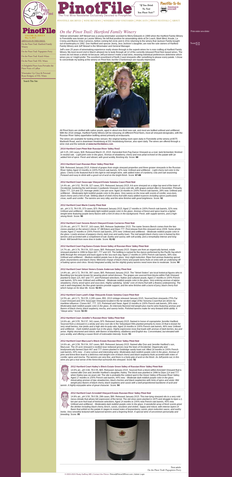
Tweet (192, 43)
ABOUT (176, 20)
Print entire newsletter (200, 31)
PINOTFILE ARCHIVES (69, 20)
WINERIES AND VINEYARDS (118, 20)
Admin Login (139, 474)
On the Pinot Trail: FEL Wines (35, 61)
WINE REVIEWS (92, 20)
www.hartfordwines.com (100, 144)
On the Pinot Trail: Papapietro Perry (37, 51)
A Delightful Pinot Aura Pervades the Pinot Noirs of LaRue (37, 67)
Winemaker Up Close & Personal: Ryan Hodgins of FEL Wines (36, 74)
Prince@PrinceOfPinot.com (121, 474)
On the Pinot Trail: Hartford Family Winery (37, 45)
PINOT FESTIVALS (160, 20)
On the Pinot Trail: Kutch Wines (35, 56)
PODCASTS (142, 20)
